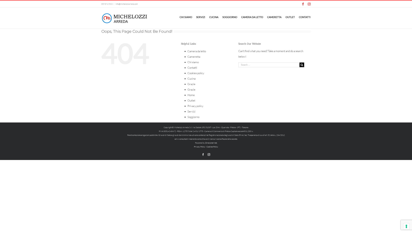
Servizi (191, 111)
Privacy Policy (199, 146)
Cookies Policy (212, 146)
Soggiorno (193, 117)
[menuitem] (188, 17)
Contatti (192, 67)
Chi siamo (193, 62)
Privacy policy (195, 106)
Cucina (191, 78)
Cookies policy (195, 73)
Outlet (191, 100)
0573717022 (107, 4)
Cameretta (193, 56)
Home (191, 95)
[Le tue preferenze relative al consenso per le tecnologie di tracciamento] (406, 226)
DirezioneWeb (211, 143)
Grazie (191, 84)
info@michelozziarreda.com (126, 4)
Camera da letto (196, 51)
